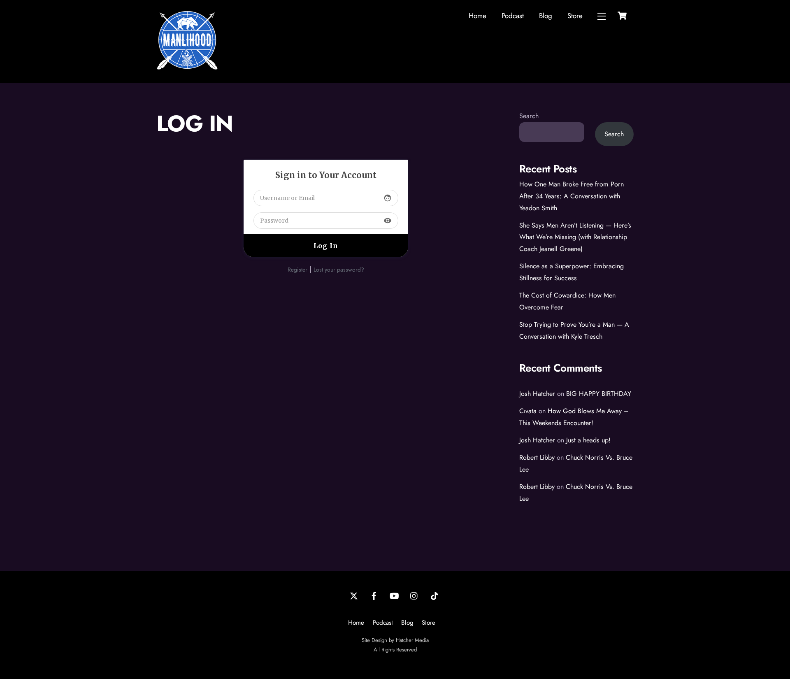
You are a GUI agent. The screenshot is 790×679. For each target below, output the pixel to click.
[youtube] (394, 595)
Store (575, 16)
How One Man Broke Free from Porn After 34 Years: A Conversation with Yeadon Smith (571, 196)
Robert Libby (537, 457)
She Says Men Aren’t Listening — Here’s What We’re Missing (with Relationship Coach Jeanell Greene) (575, 237)
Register (297, 269)
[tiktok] (434, 595)
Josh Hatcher (537, 393)
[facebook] (374, 595)
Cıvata (528, 411)
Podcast (513, 16)
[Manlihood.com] (187, 67)
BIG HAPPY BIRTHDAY (598, 393)
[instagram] (414, 595)
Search (529, 116)
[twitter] (354, 595)
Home (477, 16)
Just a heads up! (588, 440)
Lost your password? (339, 269)
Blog (545, 16)
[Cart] (622, 15)
